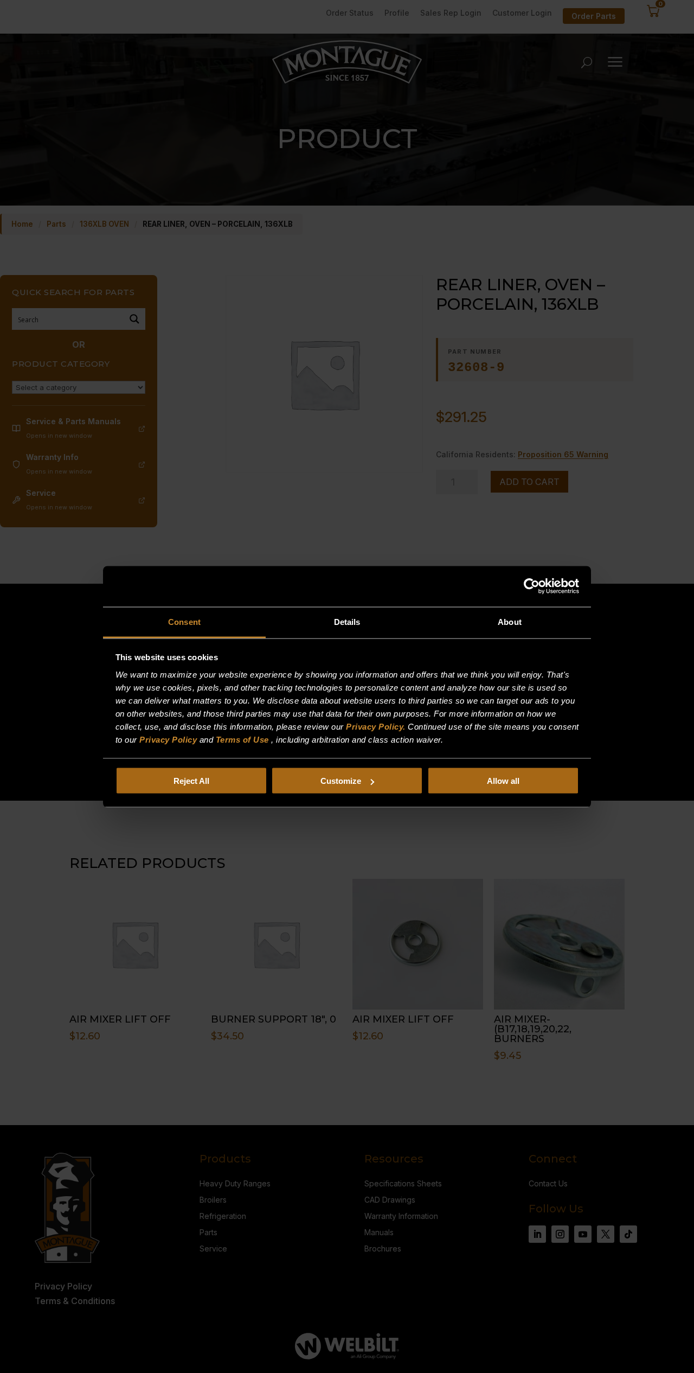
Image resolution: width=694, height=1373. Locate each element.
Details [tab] (347, 621)
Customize (340, 781)
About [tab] (510, 621)
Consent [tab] (184, 621)
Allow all (503, 781)
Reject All (191, 781)
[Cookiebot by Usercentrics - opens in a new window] (531, 586)
